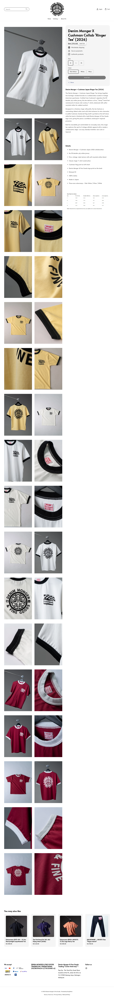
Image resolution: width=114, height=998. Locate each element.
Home (49, 19)
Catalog (55, 19)
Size (69, 59)
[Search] (26, 9)
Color (70, 68)
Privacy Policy (58, 994)
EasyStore (69, 991)
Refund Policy (66, 994)
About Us (63, 19)
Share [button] (72, 82)
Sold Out (87, 77)
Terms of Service (48, 994)
